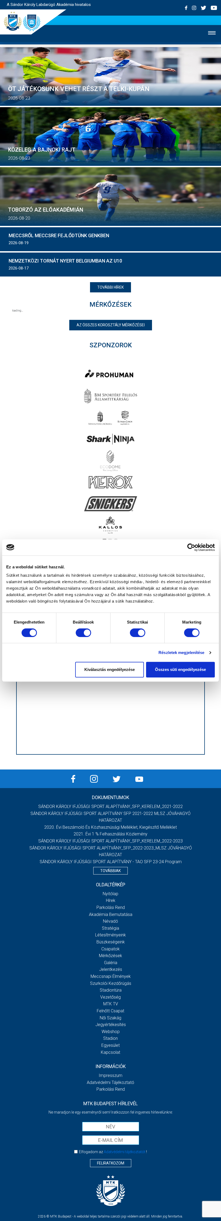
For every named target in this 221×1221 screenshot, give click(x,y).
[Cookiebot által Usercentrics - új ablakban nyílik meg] (191, 547)
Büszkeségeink (110, 941)
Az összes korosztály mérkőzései (111, 325)
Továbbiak (110, 871)
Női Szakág (110, 1017)
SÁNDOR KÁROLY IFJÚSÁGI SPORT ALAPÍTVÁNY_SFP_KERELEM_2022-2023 (110, 841)
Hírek (110, 900)
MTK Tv (110, 1003)
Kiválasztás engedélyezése (109, 669)
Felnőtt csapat (110, 1010)
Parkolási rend (110, 907)
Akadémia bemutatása (110, 914)
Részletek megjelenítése (181, 652)
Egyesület (110, 1045)
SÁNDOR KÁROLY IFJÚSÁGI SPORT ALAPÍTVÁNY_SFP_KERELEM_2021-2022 (110, 806)
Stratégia (110, 928)
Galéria (110, 962)
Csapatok (110, 948)
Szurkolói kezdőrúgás (110, 983)
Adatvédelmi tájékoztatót (124, 1152)
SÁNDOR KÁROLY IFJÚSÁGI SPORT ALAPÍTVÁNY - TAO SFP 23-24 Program (111, 861)
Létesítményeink (110, 934)
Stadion (110, 1038)
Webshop (111, 1031)
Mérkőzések (110, 955)
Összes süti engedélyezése (180, 669)
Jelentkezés (110, 969)
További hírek (110, 287)
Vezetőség (110, 997)
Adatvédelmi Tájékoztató (110, 1082)
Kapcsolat (110, 1052)
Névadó (110, 921)
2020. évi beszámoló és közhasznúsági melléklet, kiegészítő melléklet (110, 827)
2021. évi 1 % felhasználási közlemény (110, 834)
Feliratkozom (110, 1163)
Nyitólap (110, 893)
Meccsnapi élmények (111, 976)
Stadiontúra (111, 990)
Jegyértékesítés (110, 1024)
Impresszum (110, 1075)
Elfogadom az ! (113, 1152)
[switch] (83, 632)
